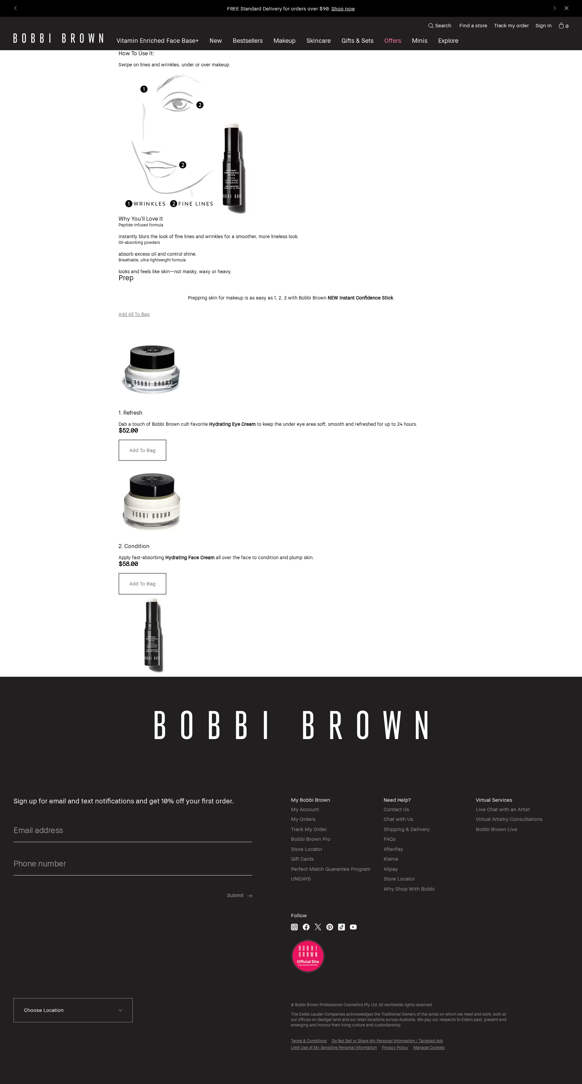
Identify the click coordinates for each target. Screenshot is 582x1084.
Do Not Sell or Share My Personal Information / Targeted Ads (387, 1040)
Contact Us (396, 809)
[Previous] (16, 8)
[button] (448, 40)
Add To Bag (142, 450)
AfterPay (393, 849)
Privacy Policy (395, 1047)
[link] (563, 25)
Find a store (473, 25)
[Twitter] (318, 926)
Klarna (391, 859)
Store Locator (306, 849)
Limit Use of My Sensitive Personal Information (334, 1047)
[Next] (554, 8)
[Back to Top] (558, 1066)
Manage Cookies (429, 1047)
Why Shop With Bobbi (409, 889)
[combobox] (73, 1010)
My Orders (303, 819)
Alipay (391, 869)
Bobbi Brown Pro (310, 839)
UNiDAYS (301, 878)
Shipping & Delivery (407, 829)
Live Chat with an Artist (503, 809)
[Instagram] (294, 926)
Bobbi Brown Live (496, 829)
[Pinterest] (329, 926)
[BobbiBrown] (58, 38)
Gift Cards (302, 859)
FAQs (390, 839)
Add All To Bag (134, 314)
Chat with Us (398, 819)
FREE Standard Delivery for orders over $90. (291, 8)
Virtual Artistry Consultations (509, 819)
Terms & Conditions (309, 1040)
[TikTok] (341, 926)
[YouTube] (353, 926)
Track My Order (309, 829)
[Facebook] (306, 926)
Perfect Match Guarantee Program (330, 869)
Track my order (511, 25)
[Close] (566, 8)
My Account (305, 809)
